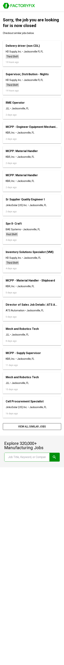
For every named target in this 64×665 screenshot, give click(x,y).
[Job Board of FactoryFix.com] (19, 6)
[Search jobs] (54, 457)
